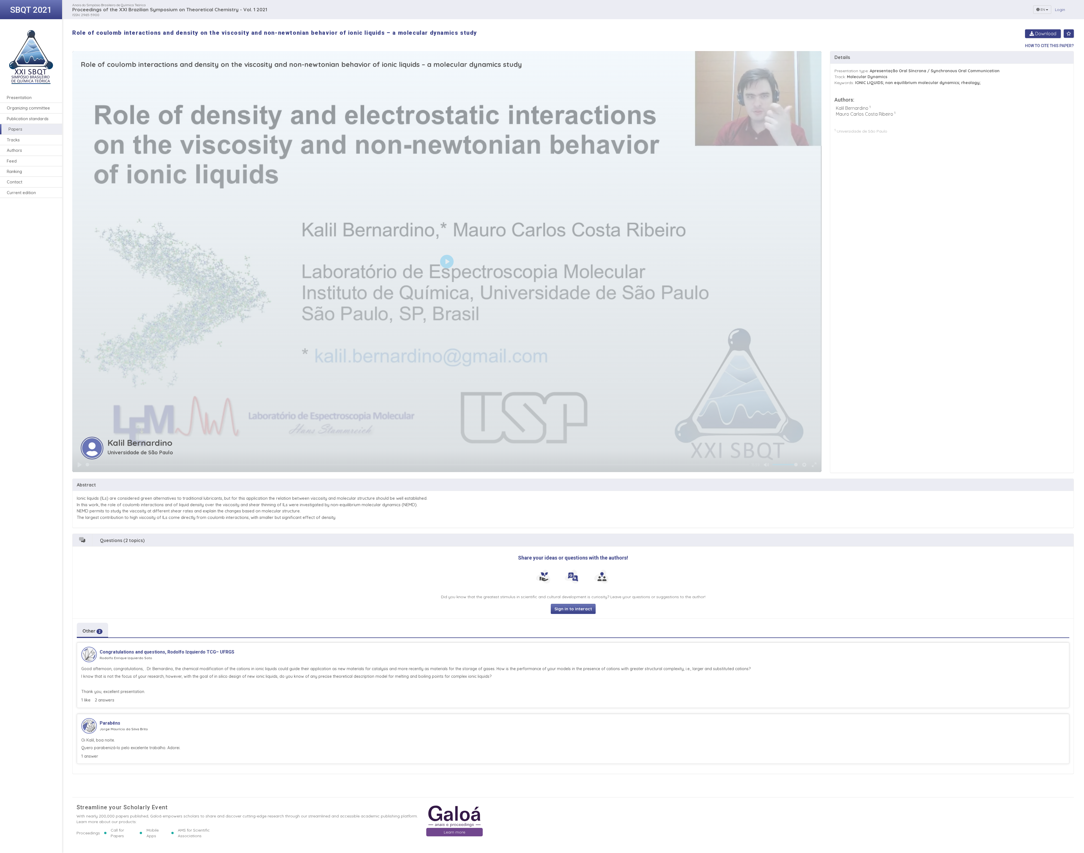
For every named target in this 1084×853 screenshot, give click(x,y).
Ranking (14, 171)
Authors (14, 150)
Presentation (19, 97)
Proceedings (88, 833)
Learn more (454, 832)
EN (1043, 9)
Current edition (21, 192)
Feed (12, 161)
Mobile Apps (153, 833)
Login (1060, 9)
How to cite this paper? (1049, 45)
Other (91, 631)
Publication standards (28, 118)
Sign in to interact (573, 608)
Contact (14, 182)
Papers (15, 129)
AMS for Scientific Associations (194, 833)
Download (1045, 33)
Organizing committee (28, 108)
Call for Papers (117, 833)
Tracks (13, 139)
